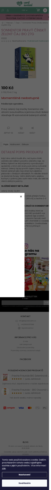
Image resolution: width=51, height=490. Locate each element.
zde (4, 468)
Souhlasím (25, 483)
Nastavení (24, 474)
